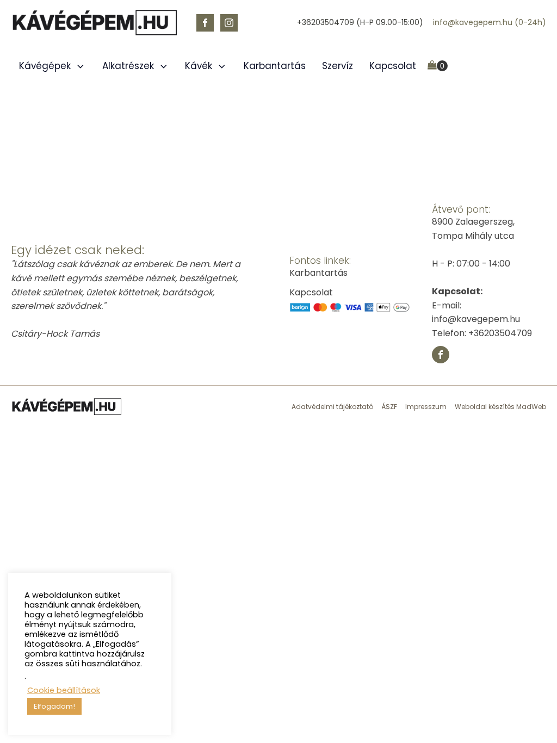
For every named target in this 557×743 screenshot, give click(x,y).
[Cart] (437, 66)
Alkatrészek (128, 65)
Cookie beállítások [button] (63, 690)
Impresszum (426, 406)
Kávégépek (45, 65)
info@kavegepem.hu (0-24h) (489, 22)
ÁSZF (389, 406)
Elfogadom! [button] (54, 706)
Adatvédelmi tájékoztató (332, 406)
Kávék (198, 65)
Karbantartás (275, 65)
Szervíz (337, 65)
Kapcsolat (392, 65)
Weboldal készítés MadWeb (500, 406)
